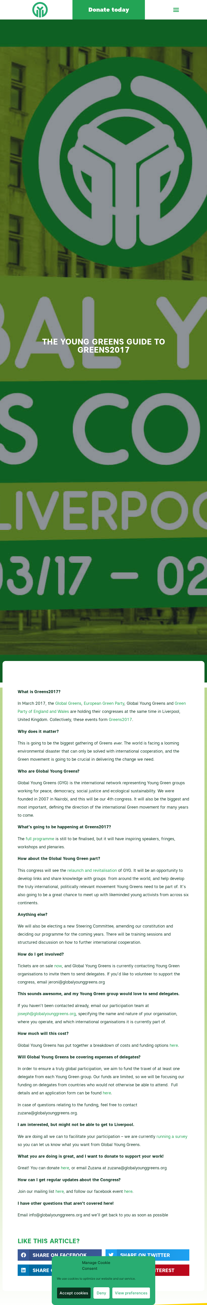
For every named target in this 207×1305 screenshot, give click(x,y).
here (174, 1045)
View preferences (131, 1293)
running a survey (171, 1136)
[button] (176, 10)
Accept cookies (74, 1293)
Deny (101, 1293)
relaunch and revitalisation (91, 870)
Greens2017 (120, 719)
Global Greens (68, 703)
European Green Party (104, 703)
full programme (40, 838)
